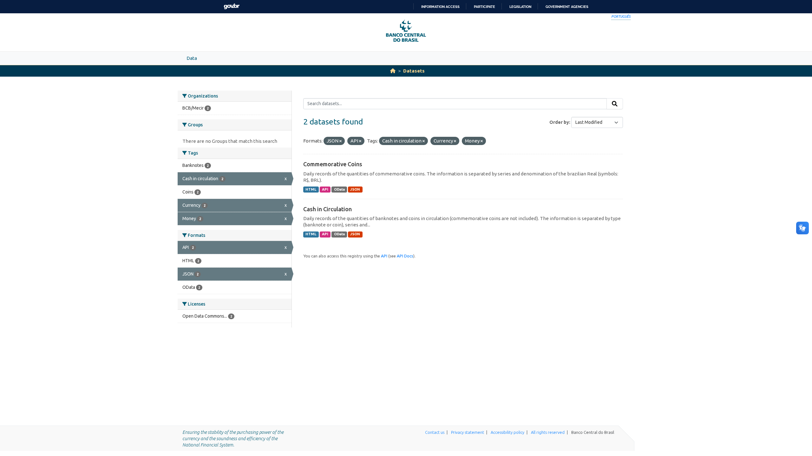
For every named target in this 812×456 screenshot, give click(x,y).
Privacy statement (467, 432)
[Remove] (340, 141)
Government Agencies (567, 6)
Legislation (520, 6)
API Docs (405, 256)
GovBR (231, 6)
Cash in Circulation (327, 209)
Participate (484, 6)
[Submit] (614, 104)
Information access (440, 6)
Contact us (434, 432)
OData (339, 189)
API (325, 189)
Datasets (414, 70)
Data (192, 58)
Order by (559, 122)
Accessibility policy (507, 432)
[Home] (393, 70)
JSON (355, 189)
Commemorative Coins (332, 164)
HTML (310, 189)
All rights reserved (548, 432)
